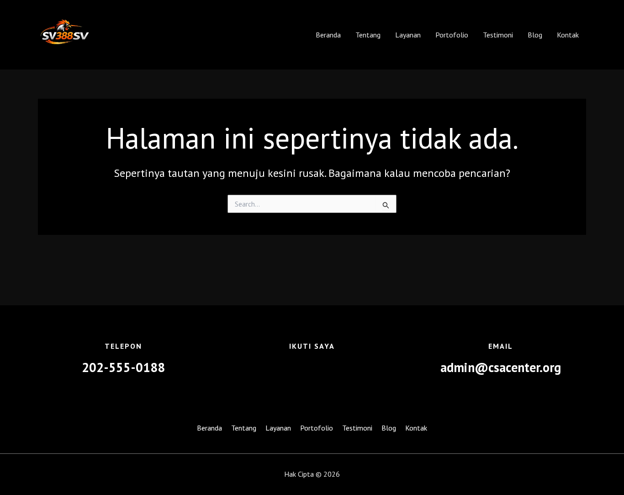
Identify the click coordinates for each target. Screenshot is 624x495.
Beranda (328, 34)
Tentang (368, 34)
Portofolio (451, 34)
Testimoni (498, 34)
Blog (535, 34)
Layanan (408, 34)
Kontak (568, 34)
